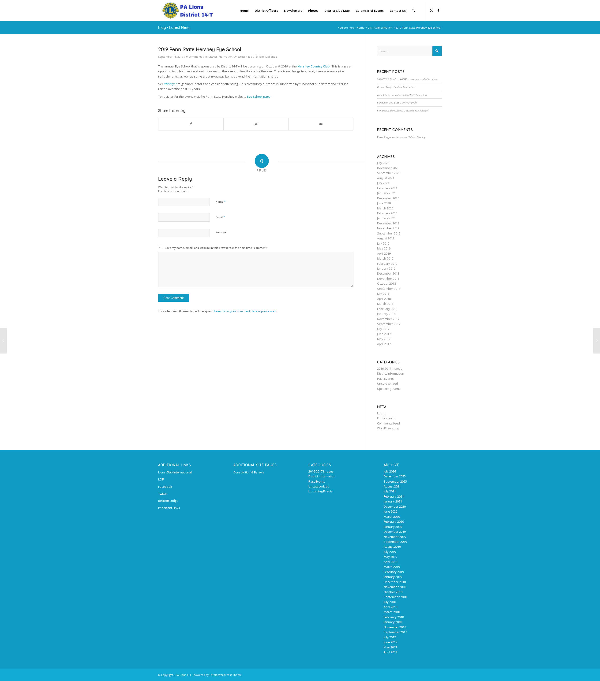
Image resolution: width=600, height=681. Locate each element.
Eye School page (258, 96)
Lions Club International (175, 472)
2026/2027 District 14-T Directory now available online (407, 79)
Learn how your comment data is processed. (245, 311)
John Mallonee (268, 56)
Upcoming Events (389, 389)
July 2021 (383, 183)
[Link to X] (431, 10)
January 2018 (386, 314)
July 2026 (383, 163)
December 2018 (388, 273)
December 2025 (388, 168)
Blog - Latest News (174, 27)
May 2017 (383, 339)
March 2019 (385, 258)
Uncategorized (243, 56)
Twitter (163, 493)
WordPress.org (387, 428)
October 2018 (386, 283)
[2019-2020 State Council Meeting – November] (3, 341)
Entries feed (385, 418)
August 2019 (385, 238)
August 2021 (385, 178)
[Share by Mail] (321, 124)
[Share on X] (256, 124)
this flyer (171, 84)
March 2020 (385, 208)
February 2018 (387, 309)
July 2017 (383, 329)
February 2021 (387, 188)
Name (221, 201)
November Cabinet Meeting (411, 137)
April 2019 (384, 253)
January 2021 (386, 193)
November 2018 (388, 278)
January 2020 (386, 218)
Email (220, 217)
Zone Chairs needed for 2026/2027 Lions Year (402, 95)
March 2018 (385, 303)
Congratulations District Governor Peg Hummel (402, 110)
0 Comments (194, 56)
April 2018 (384, 299)
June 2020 (384, 203)
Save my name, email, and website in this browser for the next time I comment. (216, 247)
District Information (220, 56)
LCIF (161, 479)
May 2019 (383, 248)
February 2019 (387, 263)
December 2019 (388, 223)
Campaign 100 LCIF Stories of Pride (397, 102)
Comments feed (388, 423)
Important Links (169, 508)
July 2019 (383, 243)
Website (221, 232)
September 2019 (388, 233)
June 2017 (384, 334)
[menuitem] (244, 10)
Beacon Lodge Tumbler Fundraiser (396, 87)
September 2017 (388, 324)
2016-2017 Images (389, 368)
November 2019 (388, 228)
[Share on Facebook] (190, 124)
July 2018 (383, 293)
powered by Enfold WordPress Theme (218, 675)
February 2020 (387, 213)
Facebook (165, 486)
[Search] (413, 10)
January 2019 (386, 268)
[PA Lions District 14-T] (186, 10)
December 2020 (388, 198)
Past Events (385, 378)
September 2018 (388, 289)
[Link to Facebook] (438, 10)
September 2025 (388, 173)
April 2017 (384, 344)
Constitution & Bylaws (248, 472)
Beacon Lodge (168, 501)
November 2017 (388, 319)
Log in (381, 413)
